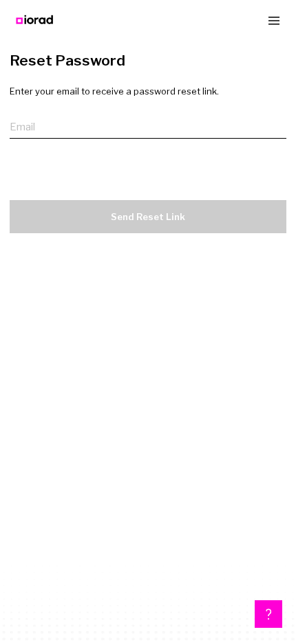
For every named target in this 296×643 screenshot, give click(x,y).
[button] (268, 614)
